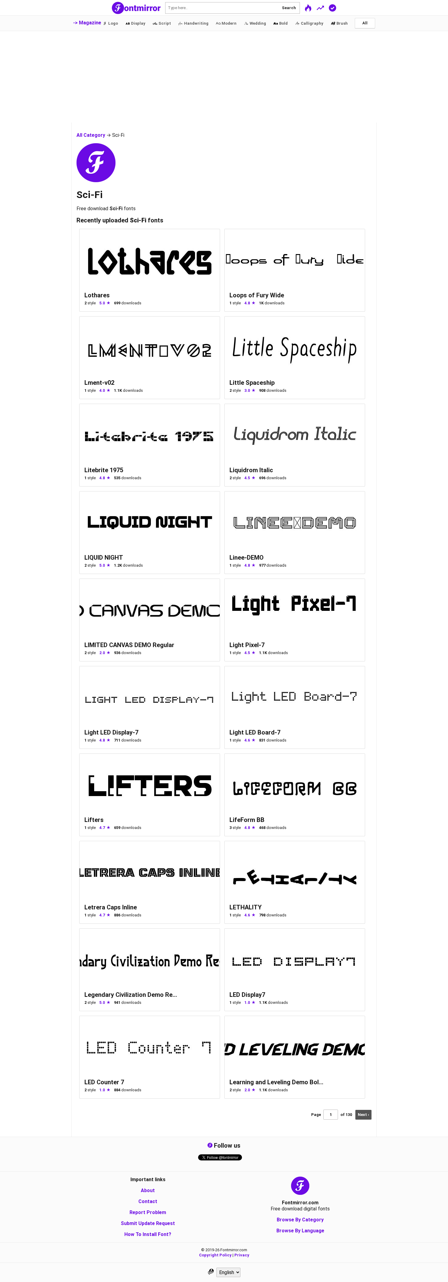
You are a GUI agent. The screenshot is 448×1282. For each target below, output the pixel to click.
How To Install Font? (147, 1234)
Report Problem (148, 1212)
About (148, 1190)
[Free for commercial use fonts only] (332, 7)
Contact (147, 1201)
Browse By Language (300, 1231)
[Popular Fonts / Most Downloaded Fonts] (320, 7)
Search (289, 7)
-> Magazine (87, 23)
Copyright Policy (215, 1255)
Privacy (241, 1255)
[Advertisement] (224, 76)
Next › (363, 1114)
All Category (90, 135)
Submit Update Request (148, 1223)
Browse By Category (300, 1220)
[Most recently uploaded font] (308, 7)
